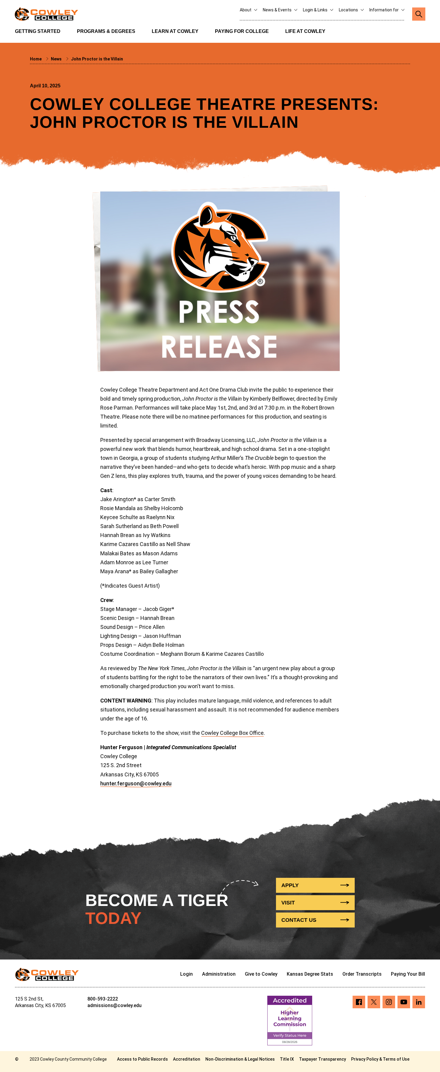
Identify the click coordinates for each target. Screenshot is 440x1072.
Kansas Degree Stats (310, 974)
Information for (384, 9)
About (246, 9)
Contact (298, 920)
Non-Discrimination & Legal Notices (240, 1059)
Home (36, 59)
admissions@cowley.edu (114, 1005)
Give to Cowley (261, 974)
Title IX (287, 1059)
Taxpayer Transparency (322, 1059)
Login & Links (315, 9)
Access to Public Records (142, 1059)
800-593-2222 (102, 999)
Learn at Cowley (175, 31)
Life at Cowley (305, 31)
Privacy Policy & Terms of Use (380, 1059)
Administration (219, 974)
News (57, 59)
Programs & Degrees (106, 31)
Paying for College (242, 31)
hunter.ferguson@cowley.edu (136, 783)
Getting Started (37, 31)
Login (186, 974)
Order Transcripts (362, 974)
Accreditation (186, 1059)
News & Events (277, 9)
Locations (349, 9)
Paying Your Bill (408, 974)
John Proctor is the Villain (97, 59)
